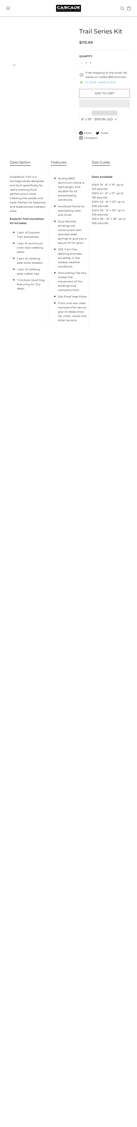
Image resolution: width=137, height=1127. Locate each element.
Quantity (85, 56)
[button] (104, 103)
